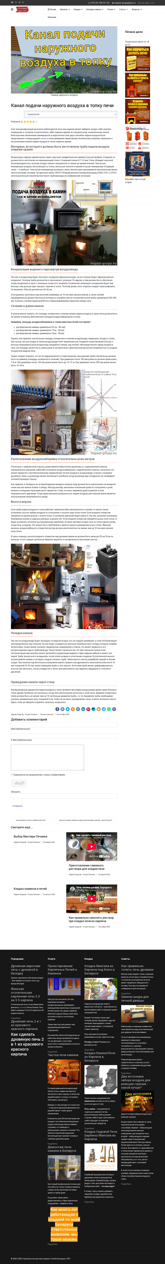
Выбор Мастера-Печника (30, 836)
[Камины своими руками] (137, 85)
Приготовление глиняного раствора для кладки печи (86, 867)
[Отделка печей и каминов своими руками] (137, 111)
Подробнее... (16, 1018)
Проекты (64, 9)
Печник (52, 9)
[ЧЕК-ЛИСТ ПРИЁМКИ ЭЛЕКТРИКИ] (137, 163)
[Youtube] (12, 2)
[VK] (19, 2)
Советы (122, 9)
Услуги (110, 9)
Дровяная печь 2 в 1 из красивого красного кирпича (26, 1025)
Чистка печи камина (63, 1055)
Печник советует (47, 714)
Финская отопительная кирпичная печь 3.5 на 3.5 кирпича (25, 994)
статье (43, 138)
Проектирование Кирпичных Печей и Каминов (62, 969)
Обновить (15, 792)
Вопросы (136, 9)
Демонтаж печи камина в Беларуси (62, 1149)
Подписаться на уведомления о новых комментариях (39, 775)
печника (23, 1007)
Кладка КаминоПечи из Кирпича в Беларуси (99, 1056)
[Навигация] (12, 9)
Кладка (77, 9)
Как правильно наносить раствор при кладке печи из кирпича (91, 919)
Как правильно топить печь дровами (137, 968)
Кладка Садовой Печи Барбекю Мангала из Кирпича (100, 1135)
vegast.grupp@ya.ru (124, 2)
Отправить (18, 806)
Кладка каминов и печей (30, 888)
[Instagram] (16, 2)
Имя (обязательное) (20, 729)
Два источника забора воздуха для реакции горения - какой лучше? (135, 1082)
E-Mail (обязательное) (21, 740)
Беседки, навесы (93, 9)
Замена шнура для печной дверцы (135, 998)
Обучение (52, 17)
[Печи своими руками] (137, 58)
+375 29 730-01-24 (99, 2)
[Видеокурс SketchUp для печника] (137, 137)
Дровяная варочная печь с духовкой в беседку (25, 969)
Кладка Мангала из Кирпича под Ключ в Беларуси (99, 969)
